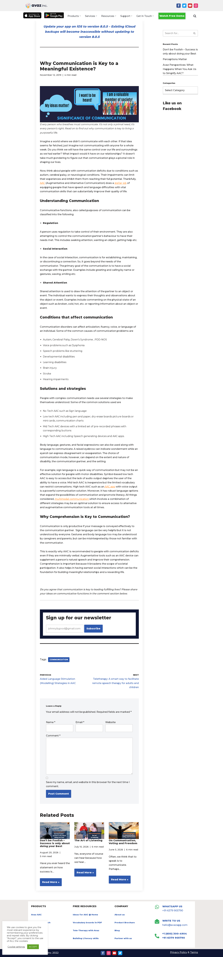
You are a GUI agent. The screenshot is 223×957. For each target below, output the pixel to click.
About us (120, 914)
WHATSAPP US (172, 906)
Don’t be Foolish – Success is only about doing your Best (55, 843)
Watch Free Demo (171, 15)
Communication (59, 659)
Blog (117, 930)
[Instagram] (196, 5)
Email (80, 722)
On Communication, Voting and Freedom (123, 842)
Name (50, 722)
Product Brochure (125, 922)
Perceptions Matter (175, 59)
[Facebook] (178, 5)
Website (110, 722)
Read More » (49, 883)
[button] (80, 15)
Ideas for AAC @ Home (85, 914)
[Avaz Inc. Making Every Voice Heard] (36, 5)
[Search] (194, 15)
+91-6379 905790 (172, 910)
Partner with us (123, 938)
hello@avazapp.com (175, 925)
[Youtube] (190, 5)
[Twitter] (184, 5)
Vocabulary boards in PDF (87, 922)
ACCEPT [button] (33, 946)
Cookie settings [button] (16, 946)
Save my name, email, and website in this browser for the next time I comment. (88, 784)
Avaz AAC (36, 914)
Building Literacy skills (86, 938)
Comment (53, 735)
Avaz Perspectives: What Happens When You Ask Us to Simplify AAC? (179, 69)
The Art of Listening (88, 840)
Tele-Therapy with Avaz (86, 930)
